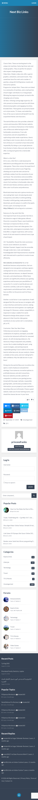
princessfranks (19, 442)
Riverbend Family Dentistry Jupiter (12, 671)
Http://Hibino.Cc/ (9, 208)
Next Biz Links (19, 12)
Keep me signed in (10, 482)
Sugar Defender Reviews (20, 738)
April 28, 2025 (15, 511)
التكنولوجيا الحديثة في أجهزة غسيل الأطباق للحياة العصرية (16, 680)
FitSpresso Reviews (7, 694)
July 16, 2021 (8, 536)
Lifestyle (6, 562)
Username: (7, 465)
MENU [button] (5, 3)
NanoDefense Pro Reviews (10, 702)
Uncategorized (27, 420)
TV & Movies (8, 578)
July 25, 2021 (8, 543)
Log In (30, 487)
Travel (6, 573)
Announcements (15, 599)
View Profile (19, 446)
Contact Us (8, 781)
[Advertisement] (19, 38)
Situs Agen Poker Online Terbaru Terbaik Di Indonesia (21, 525)
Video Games (14, 645)
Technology (7, 568)
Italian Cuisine (18, 762)
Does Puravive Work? (20, 754)
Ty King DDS (5, 663)
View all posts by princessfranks (19, 449)
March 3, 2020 (8, 520)
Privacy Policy (25, 778)
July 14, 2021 (8, 528)
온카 (7, 423)
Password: (7, 474)
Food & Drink (8, 557)
